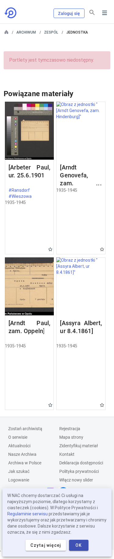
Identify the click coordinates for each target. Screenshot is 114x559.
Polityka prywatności (79, 471)
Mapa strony (71, 437)
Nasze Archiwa (22, 454)
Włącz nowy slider (76, 479)
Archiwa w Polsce (24, 462)
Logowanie (18, 479)
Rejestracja (69, 428)
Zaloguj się (69, 13)
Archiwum (26, 32)
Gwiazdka (50, 249)
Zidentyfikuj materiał (78, 445)
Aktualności (19, 445)
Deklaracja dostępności (81, 462)
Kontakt (66, 454)
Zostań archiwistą (25, 428)
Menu (104, 13)
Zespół (51, 32)
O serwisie (17, 437)
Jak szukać (18, 471)
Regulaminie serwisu (27, 513)
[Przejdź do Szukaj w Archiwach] (11, 12)
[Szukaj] (92, 12)
